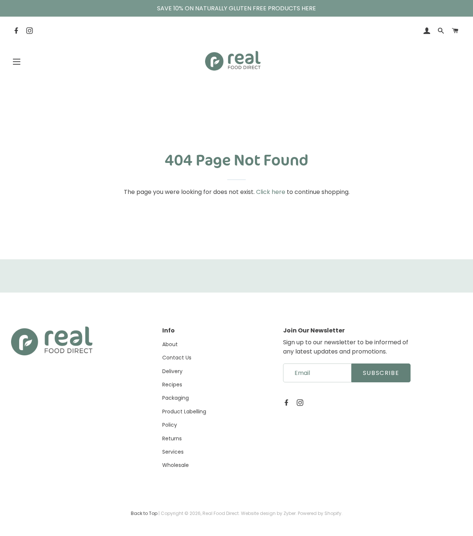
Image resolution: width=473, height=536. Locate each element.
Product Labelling (184, 411)
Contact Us (176, 357)
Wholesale (175, 465)
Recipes (172, 384)
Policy (169, 425)
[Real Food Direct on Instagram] (30, 31)
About (170, 344)
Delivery (172, 371)
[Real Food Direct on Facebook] (17, 31)
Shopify (332, 513)
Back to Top (144, 513)
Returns (172, 438)
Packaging (175, 398)
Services (173, 451)
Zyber (289, 513)
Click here (270, 192)
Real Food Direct (221, 513)
